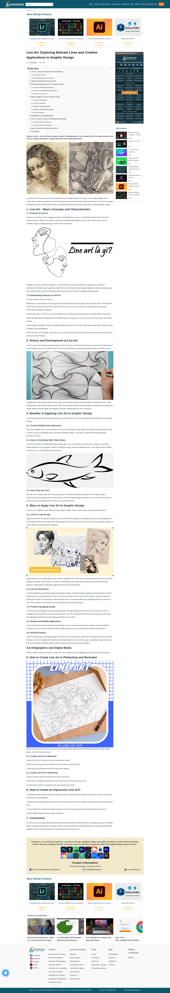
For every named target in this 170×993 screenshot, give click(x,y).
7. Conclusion (34, 131)
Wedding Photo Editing (57, 975)
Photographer (113, 954)
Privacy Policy (75, 972)
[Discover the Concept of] (41, 926)
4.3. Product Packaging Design (41, 106)
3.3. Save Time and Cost (39, 94)
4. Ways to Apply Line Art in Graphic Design (44, 97)
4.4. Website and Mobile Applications (42, 109)
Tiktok (35, 965)
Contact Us (74, 975)
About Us (73, 954)
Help (132, 4)
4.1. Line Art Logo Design (39, 100)
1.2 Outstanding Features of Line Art (42, 78)
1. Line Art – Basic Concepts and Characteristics (46, 71)
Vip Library (95, 958)
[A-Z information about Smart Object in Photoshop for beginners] (70, 926)
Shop (91, 4)
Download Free (151, 4)
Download (125, 4)
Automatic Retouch (55, 965)
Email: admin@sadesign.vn (132, 990)
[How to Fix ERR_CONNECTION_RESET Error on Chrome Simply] (129, 926)
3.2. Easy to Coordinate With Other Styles (44, 90)
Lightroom (112, 958)
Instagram (36, 958)
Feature (52, 949)
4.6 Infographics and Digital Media (41, 116)
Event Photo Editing (55, 972)
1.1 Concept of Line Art (38, 75)
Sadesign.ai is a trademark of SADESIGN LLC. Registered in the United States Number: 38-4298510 (60, 990)
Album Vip (95, 961)
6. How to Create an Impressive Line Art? (43, 128)
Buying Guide (105, 4)
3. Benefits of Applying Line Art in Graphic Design (46, 84)
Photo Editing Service (99, 968)
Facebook (36, 955)
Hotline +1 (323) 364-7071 (108, 990)
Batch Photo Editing (55, 958)
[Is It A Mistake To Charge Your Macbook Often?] (99, 926)
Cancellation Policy (76, 965)
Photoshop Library (55, 982)
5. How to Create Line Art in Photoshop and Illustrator (47, 119)
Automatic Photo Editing (57, 961)
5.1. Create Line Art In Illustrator (41, 122)
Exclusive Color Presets (57, 954)
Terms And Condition (77, 968)
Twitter (35, 968)
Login (161, 4)
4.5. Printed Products (37, 112)
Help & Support (75, 958)
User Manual (115, 4)
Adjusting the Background (58, 979)
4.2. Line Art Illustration (38, 103)
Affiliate (137, 4)
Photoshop (112, 961)
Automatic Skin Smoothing (58, 968)
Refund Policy (75, 961)
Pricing (96, 4)
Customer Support (78, 949)
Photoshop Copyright (98, 965)
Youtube (36, 962)
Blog (143, 4)
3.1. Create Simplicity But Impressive (42, 87)
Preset (93, 954)
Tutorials (112, 965)
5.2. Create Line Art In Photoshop (41, 125)
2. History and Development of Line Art (42, 81)
